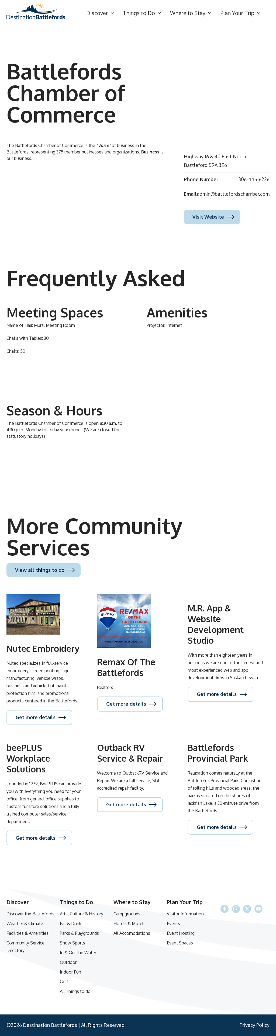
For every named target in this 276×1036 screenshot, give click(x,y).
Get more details (36, 717)
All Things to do (75, 991)
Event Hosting (181, 933)
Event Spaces (180, 943)
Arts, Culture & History (81, 913)
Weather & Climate (24, 923)
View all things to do (39, 570)
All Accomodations (131, 933)
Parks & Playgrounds (79, 933)
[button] (100, 13)
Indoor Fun (70, 972)
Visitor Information (185, 913)
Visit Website (208, 217)
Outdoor (68, 962)
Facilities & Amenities (27, 933)
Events (173, 923)
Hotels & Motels (129, 923)
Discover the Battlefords (30, 913)
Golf (64, 981)
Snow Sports (72, 943)
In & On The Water (78, 952)
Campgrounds (126, 913)
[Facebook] (247, 909)
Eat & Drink (70, 923)
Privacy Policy (255, 1025)
